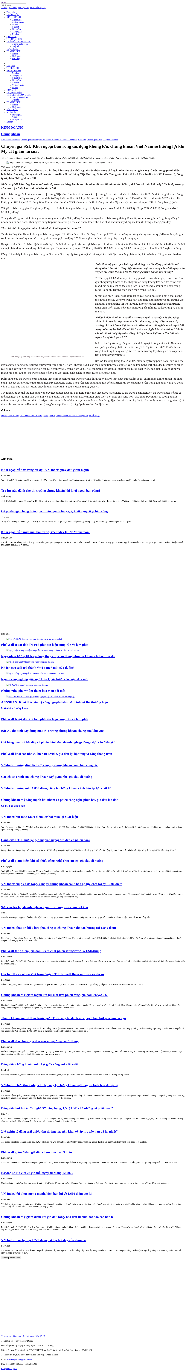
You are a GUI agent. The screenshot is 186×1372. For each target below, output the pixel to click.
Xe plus (15, 34)
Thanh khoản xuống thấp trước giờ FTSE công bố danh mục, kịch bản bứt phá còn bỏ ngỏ (63, 1018)
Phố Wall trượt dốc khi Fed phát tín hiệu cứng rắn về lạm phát (44, 644)
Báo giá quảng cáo (9, 1368)
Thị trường (16, 29)
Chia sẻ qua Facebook (10, 140)
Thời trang (16, 56)
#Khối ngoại (94, 415)
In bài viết (82, 140)
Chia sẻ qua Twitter (49, 140)
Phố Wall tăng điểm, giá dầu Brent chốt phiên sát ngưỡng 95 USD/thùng (51, 951)
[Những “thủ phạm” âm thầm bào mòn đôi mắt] (27, 685)
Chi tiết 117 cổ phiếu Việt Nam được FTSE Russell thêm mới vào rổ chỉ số (52, 974)
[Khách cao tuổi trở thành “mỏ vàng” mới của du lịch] (30, 662)
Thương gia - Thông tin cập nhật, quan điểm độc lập (23, 7)
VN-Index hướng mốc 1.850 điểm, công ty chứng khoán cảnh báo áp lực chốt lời (56, 788)
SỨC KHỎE (12, 49)
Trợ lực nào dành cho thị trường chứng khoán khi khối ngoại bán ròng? (50, 490)
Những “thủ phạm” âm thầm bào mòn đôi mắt (33, 690)
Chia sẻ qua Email (94, 140)
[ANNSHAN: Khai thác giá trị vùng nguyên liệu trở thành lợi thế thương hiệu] (41, 696)
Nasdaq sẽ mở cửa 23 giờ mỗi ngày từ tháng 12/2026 (37, 1173)
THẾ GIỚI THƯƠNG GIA (19, 41)
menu (3, 2)
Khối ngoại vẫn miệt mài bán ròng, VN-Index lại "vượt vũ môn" (45, 532)
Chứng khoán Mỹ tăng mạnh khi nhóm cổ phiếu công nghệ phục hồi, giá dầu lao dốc (59, 800)
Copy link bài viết (110, 140)
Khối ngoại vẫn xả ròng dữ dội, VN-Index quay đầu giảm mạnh (45, 470)
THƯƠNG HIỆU (14, 39)
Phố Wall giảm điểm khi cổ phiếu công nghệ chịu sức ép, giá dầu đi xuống (52, 860)
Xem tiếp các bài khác (11, 1258)
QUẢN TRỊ (12, 36)
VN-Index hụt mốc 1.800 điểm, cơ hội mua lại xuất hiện (39, 816)
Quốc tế (15, 46)
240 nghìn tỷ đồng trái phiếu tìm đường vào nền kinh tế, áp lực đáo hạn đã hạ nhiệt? (59, 1131)
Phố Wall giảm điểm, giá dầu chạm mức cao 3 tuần (36, 1152)
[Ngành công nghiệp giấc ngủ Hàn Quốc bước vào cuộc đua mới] (35, 673)
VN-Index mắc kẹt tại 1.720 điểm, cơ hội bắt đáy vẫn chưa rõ (43, 1240)
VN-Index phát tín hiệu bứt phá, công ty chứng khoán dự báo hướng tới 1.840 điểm (58, 927)
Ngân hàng (17, 19)
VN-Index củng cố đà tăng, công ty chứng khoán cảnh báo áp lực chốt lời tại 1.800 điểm (61, 884)
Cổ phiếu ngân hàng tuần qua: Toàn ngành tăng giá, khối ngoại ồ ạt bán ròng (54, 511)
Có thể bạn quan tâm (13, 805)
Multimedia (11, 112)
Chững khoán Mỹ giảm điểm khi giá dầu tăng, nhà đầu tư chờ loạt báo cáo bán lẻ (57, 1217)
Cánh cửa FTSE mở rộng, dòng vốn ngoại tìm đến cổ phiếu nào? (45, 840)
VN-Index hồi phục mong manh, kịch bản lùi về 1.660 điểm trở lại (46, 1193)
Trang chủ (11, 12)
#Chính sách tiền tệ (74, 415)
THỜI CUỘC (13, 14)
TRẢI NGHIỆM (14, 51)
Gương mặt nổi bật (20, 44)
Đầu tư (15, 24)
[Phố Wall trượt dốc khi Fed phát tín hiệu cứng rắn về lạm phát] (34, 639)
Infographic (17, 114)
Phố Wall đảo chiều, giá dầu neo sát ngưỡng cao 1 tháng (40, 1041)
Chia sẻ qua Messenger (31, 140)
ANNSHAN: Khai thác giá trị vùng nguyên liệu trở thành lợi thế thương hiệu (54, 702)
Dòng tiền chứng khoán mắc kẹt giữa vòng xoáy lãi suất (39, 1064)
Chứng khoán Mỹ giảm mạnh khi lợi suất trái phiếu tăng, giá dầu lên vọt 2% (54, 995)
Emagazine (17, 119)
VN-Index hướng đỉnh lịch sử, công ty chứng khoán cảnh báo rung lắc (49, 765)
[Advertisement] (82, 436)
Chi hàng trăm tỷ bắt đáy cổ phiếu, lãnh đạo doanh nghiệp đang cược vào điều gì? (58, 742)
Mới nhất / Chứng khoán (15, 708)
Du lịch (15, 54)
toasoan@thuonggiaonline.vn (19, 1359)
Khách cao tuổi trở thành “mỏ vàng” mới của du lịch (37, 667)
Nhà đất (15, 27)
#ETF (85, 415)
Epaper (10, 122)
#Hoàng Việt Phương (10, 415)
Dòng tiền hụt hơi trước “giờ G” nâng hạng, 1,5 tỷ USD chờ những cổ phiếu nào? (57, 1108)
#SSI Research (26, 415)
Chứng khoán (18, 22)
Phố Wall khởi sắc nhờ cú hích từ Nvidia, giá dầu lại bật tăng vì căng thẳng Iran (56, 754)
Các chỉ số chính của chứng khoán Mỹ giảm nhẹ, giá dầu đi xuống (46, 776)
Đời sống (16, 58)
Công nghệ (17, 32)
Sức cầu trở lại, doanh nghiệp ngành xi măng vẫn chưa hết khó (44, 907)
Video (14, 117)
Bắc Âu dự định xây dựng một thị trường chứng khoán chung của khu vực (52, 730)
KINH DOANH (14, 17)
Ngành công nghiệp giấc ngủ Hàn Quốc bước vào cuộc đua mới (44, 679)
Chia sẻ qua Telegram (67, 140)
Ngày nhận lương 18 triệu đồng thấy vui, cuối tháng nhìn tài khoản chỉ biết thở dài (58, 656)
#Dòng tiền (61, 415)
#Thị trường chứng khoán (44, 415)
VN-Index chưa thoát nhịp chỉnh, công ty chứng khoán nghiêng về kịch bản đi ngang (59, 1085)
